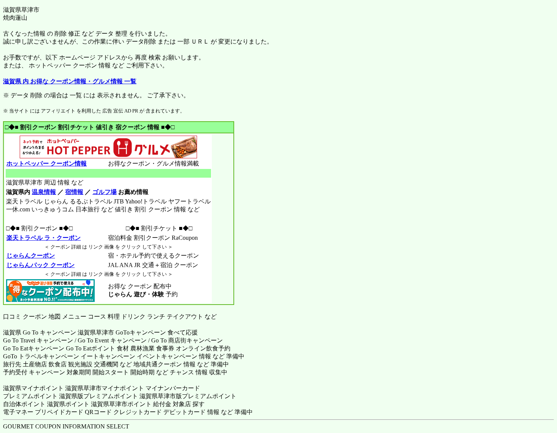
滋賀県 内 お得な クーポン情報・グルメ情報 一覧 (69, 81)
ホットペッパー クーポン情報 (46, 163)
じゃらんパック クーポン (40, 265)
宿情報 (74, 192)
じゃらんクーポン (30, 255)
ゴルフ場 (104, 192)
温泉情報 (44, 192)
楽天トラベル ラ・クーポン (43, 237)
